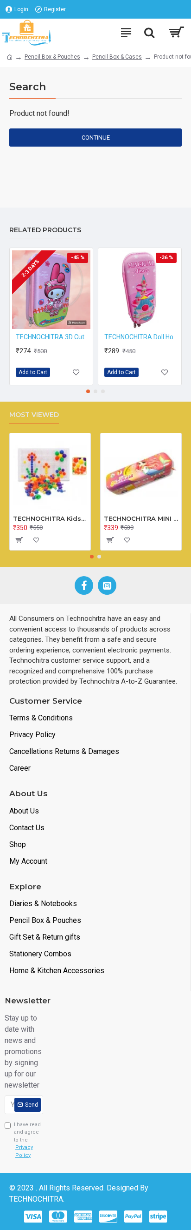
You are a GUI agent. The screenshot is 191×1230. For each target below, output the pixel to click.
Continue (96, 137)
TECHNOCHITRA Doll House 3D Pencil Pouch (141, 337)
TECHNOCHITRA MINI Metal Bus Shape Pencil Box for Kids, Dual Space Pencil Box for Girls (141, 518)
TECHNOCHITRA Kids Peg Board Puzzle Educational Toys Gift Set (50, 518)
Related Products (45, 230)
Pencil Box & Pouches (52, 57)
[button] (88, 391)
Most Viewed (34, 415)
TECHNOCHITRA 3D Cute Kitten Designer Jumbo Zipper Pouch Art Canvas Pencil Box (53, 337)
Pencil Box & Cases (117, 57)
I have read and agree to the (27, 1140)
